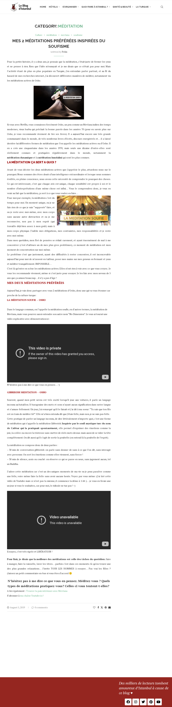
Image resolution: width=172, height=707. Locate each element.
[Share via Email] (109, 607)
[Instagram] (135, 702)
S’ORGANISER (69, 7)
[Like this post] (94, 607)
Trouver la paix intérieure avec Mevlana (46, 590)
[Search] (162, 7)
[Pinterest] (150, 702)
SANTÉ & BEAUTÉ (122, 7)
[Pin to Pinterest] (106, 607)
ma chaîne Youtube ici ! (32, 595)
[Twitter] (143, 702)
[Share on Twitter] (102, 607)
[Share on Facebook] (98, 607)
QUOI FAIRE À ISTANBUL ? (94, 7)
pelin (64, 51)
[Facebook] (128, 702)
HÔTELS (53, 7)
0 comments (41, 607)
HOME (43, 7)
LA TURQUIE (142, 7)
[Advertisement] (86, 652)
